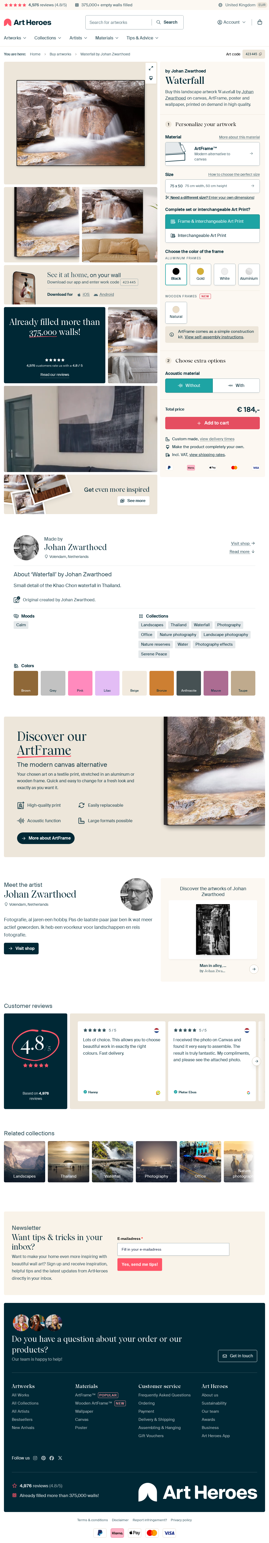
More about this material (239, 137)
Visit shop (241, 543)
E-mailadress (130, 1238)
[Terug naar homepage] (27, 22)
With (240, 385)
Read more (240, 551)
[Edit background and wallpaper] (151, 78)
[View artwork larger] (151, 68)
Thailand (179, 625)
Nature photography (178, 634)
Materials (104, 38)
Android (107, 294)
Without (192, 385)
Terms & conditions (92, 1520)
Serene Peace (154, 654)
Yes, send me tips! (140, 1264)
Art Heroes (215, 1386)
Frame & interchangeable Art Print (211, 221)
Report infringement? (150, 1520)
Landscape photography (226, 634)
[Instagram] (35, 1458)
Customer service (159, 1386)
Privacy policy (181, 1520)
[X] (60, 1458)
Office (146, 634)
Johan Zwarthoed (188, 71)
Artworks (12, 38)
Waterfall (202, 625)
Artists (76, 38)
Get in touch (241, 1356)
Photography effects (214, 644)
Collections (45, 38)
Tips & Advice (140, 38)
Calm (21, 625)
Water (183, 644)
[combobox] (119, 22)
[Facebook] (52, 1458)
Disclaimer (120, 1520)
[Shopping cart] (260, 22)
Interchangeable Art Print (202, 235)
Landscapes (152, 625)
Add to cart (216, 423)
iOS (86, 294)
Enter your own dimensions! (212, 197)
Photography (229, 625)
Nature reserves (155, 644)
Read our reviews (54, 374)
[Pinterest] (43, 1458)
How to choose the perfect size (234, 174)
